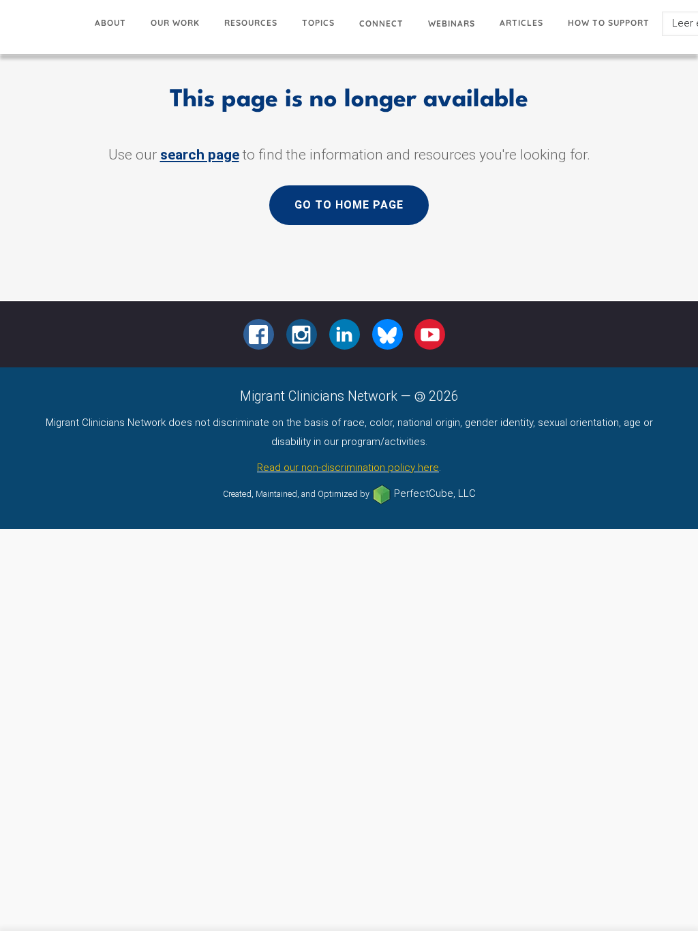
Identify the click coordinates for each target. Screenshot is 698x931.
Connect (381, 23)
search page (199, 155)
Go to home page (349, 204)
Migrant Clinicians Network (41, 30)
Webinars (451, 23)
